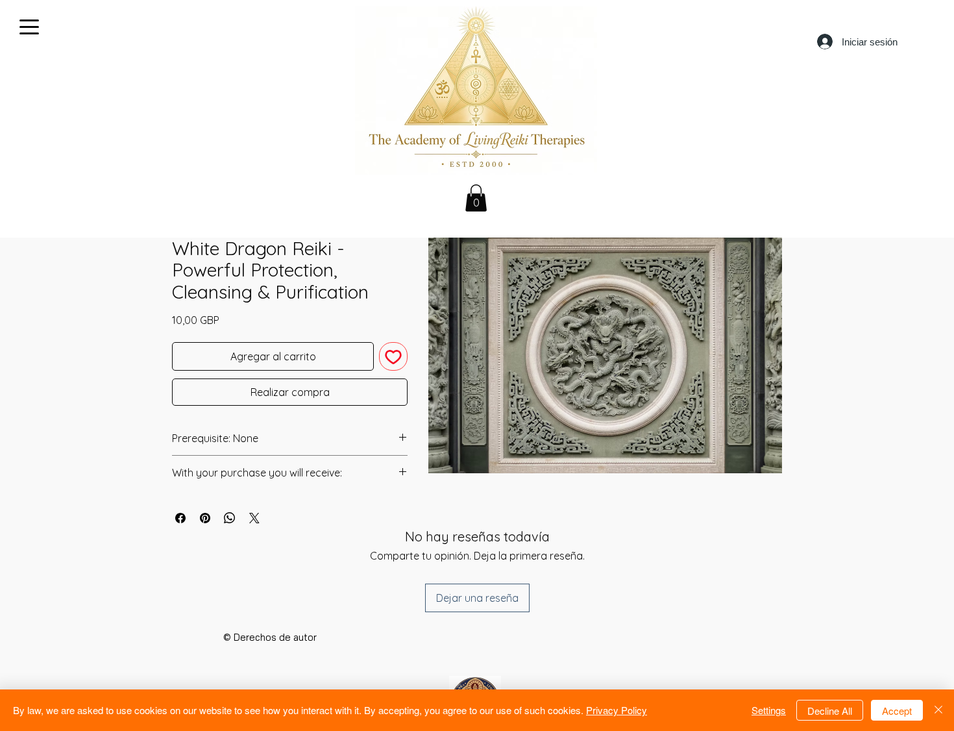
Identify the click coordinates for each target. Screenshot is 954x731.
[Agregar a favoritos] (393, 356)
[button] (476, 198)
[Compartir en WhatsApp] (230, 518)
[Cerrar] (938, 710)
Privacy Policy (616, 710)
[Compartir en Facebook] (180, 518)
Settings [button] (769, 710)
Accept (897, 710)
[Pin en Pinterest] (205, 518)
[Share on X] (254, 518)
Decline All (829, 710)
